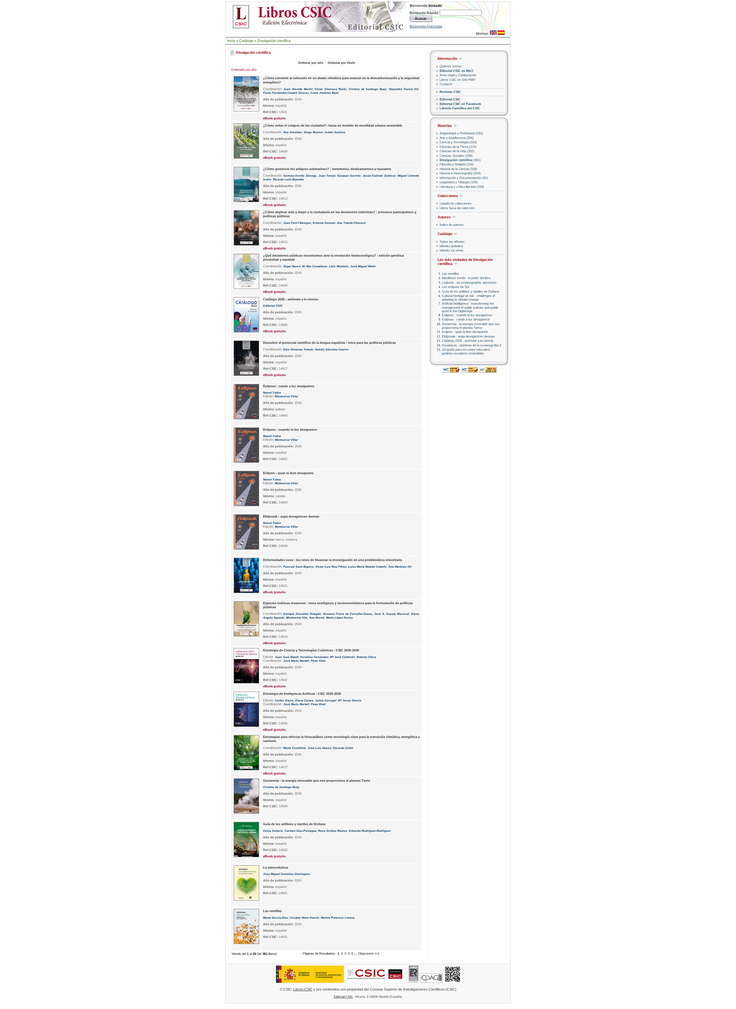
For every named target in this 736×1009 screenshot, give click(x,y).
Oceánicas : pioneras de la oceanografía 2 (471, 345)
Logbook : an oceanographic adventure (469, 282)
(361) (460, 160)
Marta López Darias (339, 617)
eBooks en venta (451, 250)
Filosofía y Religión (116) (457, 164)
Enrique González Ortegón (302, 613)
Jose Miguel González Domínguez (286, 874)
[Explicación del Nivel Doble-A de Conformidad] (488, 371)
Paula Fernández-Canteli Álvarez (286, 92)
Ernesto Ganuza (324, 222)
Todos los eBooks (452, 241)
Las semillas (450, 273)
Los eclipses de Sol (455, 287)
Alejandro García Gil (403, 89)
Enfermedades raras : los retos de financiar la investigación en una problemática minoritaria (332, 560)
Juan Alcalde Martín (297, 89)
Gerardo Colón (343, 747)
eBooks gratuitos (451, 246)
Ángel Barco (291, 266)
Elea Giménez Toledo (298, 349)
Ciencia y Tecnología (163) (458, 142)
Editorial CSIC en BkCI (456, 71)
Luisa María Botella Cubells (367, 566)
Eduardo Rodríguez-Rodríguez (370, 830)
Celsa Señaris (273, 830)
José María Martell (296, 660)
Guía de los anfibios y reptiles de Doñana (470, 291)
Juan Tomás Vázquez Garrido (340, 175)
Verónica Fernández (314, 657)
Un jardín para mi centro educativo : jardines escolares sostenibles (467, 351)
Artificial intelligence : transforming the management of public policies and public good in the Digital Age (470, 307)
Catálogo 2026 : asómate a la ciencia (467, 340)
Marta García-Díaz (275, 917)
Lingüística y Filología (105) (459, 182)
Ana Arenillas (292, 132)
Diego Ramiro (313, 132)
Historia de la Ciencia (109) (458, 169)
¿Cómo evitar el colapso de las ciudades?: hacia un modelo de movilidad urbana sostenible (332, 125)
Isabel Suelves (335, 132)
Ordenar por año (310, 62)
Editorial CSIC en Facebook (460, 104)
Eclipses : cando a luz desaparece (466, 319)
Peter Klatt (318, 660)
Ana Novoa (316, 617)
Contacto (446, 84)
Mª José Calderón (342, 657)
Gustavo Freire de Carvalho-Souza (347, 613)
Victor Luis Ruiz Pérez (330, 566)
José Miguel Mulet (362, 266)
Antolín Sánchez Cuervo (331, 349)
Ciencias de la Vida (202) (457, 151)
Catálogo (246, 41)
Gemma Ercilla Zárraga (300, 175)
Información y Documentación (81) (464, 178)
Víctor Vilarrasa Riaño (330, 89)
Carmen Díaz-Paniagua (301, 830)
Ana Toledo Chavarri (351, 222)
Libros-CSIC (303, 989)
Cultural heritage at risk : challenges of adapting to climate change (468, 297)
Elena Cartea (304, 700)
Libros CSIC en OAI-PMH (457, 79)
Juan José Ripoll (286, 657)
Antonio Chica (366, 657)
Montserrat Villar (286, 396)
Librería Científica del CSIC (460, 108)
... (355, 953)
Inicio (231, 41)
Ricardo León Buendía (288, 179)
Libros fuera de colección (457, 208)
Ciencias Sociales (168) (456, 155)
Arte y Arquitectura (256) (457, 138)
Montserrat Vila (296, 617)
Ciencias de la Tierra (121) (458, 146)
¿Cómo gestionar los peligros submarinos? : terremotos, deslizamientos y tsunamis (327, 169)
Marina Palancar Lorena (337, 917)
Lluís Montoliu (338, 266)
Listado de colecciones (455, 203)
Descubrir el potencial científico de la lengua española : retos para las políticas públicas (329, 342)
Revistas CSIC (450, 92)
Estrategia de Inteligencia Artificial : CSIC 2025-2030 (302, 693)
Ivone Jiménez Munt (324, 92)
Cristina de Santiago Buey (368, 89)
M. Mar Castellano (314, 266)
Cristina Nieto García (304, 917)
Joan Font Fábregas (297, 222)
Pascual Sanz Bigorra (298, 566)
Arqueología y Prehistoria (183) (461, 133)
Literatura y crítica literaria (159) (462, 186)
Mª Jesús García (349, 700)
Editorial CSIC (450, 99)
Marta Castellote (294, 747)
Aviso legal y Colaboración (458, 75)
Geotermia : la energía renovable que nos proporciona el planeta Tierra (471, 325)
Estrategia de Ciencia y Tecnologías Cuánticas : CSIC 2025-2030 (311, 650)
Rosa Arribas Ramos (332, 830)
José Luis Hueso (319, 747)
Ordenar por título (341, 62)
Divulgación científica (274, 41)
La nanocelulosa (275, 867)
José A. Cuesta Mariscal (391, 613)
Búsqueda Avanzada (426, 26)
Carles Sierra (284, 700)
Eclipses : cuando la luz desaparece (467, 315)
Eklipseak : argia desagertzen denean (468, 336)
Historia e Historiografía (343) (460, 173)
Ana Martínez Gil (399, 566)
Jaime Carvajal (325, 700)
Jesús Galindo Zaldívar (379, 175)
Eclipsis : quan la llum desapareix (465, 331)
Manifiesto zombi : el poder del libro (466, 278)
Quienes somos (451, 66)
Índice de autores (452, 224)
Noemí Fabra (272, 392)
